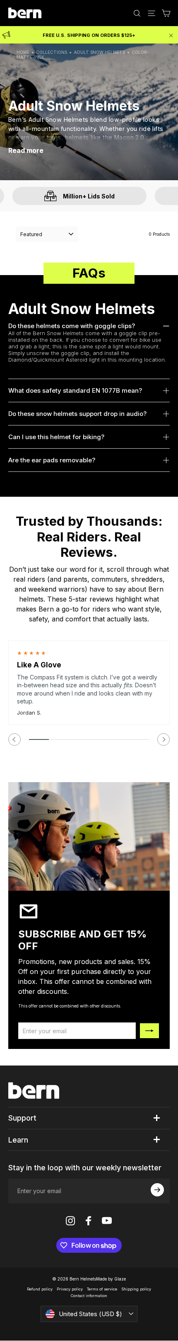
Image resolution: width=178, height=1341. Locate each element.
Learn (18, 1140)
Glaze (120, 1278)
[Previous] (14, 739)
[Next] (163, 739)
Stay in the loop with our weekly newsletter (84, 1167)
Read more (25, 150)
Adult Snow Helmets (99, 52)
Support (22, 1118)
